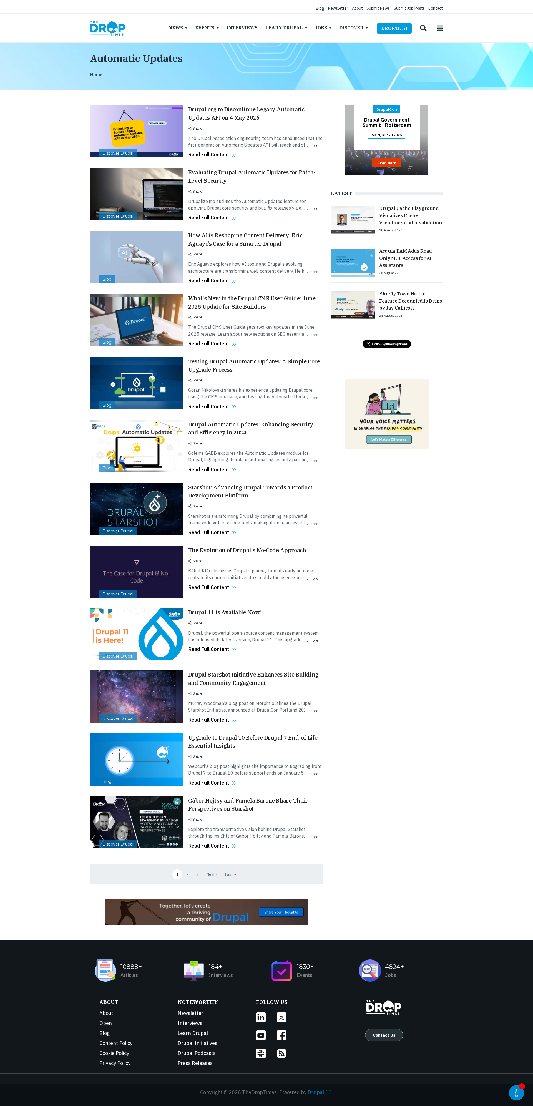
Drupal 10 (319, 1092)
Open (105, 1023)
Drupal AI (394, 28)
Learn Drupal (284, 28)
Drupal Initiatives (197, 1043)
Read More (386, 162)
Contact (435, 8)
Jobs (321, 28)
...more (312, 145)
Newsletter (338, 8)
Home (96, 74)
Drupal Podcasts (197, 1053)
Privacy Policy (114, 1063)
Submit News (378, 8)
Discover (351, 28)
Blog (320, 8)
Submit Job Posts (409, 8)
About (357, 8)
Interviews (242, 28)
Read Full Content (208, 154)
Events (204, 28)
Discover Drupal (117, 153)
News (176, 28)
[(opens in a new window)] (266, 1017)
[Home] (107, 28)
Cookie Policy (114, 1053)
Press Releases (195, 1063)
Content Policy (115, 1043)
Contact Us (384, 1035)
